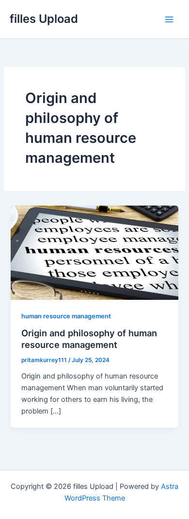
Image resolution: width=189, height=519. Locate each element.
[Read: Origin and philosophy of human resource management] (94, 252)
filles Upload (44, 19)
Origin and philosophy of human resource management (89, 339)
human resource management (66, 316)
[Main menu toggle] (169, 19)
